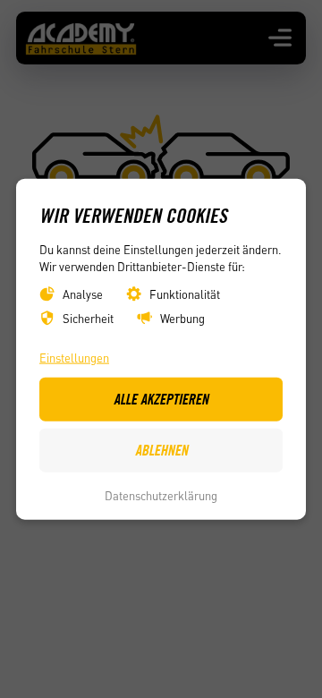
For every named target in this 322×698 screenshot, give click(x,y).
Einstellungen (74, 356)
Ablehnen (161, 450)
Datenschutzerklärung (161, 495)
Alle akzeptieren (161, 399)
